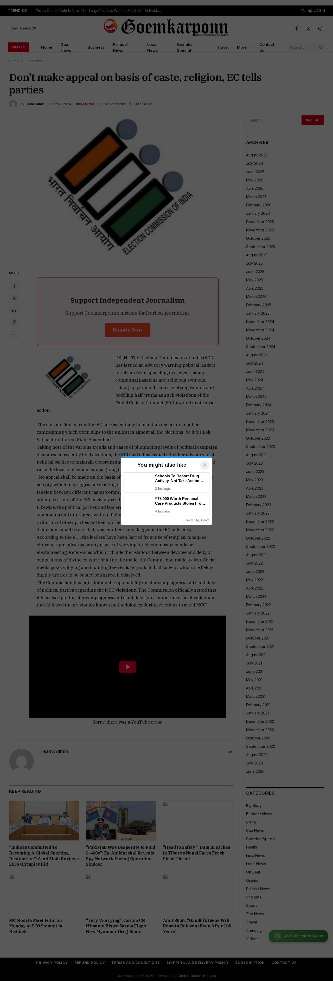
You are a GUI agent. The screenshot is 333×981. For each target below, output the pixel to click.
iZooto (205, 520)
